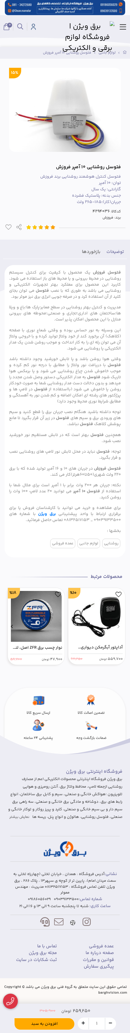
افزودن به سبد (44, 1024)
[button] (118, 626)
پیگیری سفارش (99, 966)
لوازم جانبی (88, 543)
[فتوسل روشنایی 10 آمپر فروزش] (65, 849)
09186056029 (39, 899)
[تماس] (10, 1001)
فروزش (107, 218)
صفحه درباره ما (100, 953)
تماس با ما (47, 946)
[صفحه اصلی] (125, 53)
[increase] (83, 1023)
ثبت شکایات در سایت (36, 960)
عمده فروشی (62, 543)
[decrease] (110, 1023)
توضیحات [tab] (115, 251)
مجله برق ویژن (43, 953)
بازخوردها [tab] (91, 251)
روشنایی (111, 543)
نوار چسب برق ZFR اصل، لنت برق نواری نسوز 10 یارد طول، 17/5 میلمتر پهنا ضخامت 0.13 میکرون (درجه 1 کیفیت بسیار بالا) (37, 647)
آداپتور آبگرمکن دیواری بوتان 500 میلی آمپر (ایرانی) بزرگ (97, 647)
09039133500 (66, 899)
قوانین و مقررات (98, 960)
